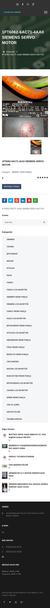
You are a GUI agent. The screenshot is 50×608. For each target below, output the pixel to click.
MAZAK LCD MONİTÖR (17, 368)
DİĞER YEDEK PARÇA (16, 397)
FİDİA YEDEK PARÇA (16, 347)
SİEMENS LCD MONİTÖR (17, 304)
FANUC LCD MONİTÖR (17, 289)
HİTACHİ (10, 268)
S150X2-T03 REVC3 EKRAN (21, 456)
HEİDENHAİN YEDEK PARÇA (19, 340)
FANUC (10, 282)
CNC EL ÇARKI (13, 404)
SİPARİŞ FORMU (11, 186)
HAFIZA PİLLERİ (13, 412)
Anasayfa (10, 51)
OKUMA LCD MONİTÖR (17, 390)
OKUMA (10, 246)
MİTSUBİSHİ (12, 253)
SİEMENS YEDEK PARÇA (22, 172)
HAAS (9, 275)
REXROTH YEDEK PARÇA (17, 354)
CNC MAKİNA (13, 361)
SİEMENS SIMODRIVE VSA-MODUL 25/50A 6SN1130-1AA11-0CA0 (28, 485)
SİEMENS (11, 239)
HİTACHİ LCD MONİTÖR (17, 332)
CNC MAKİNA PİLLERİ (18, 464)
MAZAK (10, 261)
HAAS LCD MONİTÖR (16, 318)
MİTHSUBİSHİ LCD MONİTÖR (20, 383)
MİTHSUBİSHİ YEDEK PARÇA (19, 325)
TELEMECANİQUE (14, 419)
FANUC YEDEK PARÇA (16, 311)
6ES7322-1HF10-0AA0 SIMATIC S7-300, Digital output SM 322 (27, 436)
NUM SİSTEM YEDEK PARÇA (19, 376)
